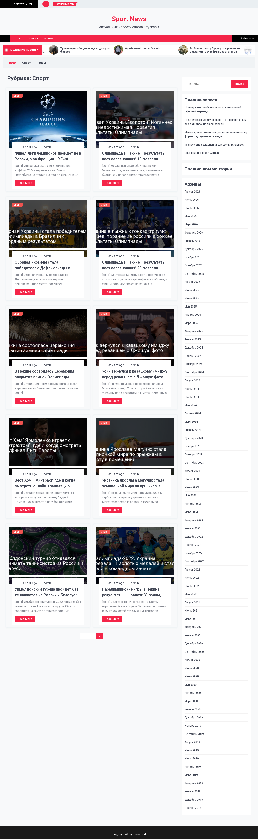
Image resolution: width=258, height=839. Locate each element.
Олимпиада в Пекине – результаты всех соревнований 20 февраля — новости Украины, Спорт (133, 265)
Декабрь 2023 (194, 438)
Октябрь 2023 (193, 454)
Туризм (32, 38)
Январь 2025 (193, 339)
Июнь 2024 (192, 397)
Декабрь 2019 (194, 717)
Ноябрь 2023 (193, 446)
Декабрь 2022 (194, 536)
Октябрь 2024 (193, 364)
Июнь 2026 (192, 208)
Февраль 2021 (194, 627)
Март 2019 (191, 775)
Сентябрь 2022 (194, 561)
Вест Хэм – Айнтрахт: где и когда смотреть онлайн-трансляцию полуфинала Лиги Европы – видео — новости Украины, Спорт (47, 483)
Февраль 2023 (194, 520)
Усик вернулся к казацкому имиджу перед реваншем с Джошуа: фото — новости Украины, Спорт (134, 374)
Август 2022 (192, 569)
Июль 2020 (192, 668)
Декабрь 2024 (194, 347)
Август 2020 (192, 660)
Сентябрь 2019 (194, 734)
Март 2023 (191, 512)
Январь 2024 (193, 429)
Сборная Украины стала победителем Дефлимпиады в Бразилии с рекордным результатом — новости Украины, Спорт (45, 265)
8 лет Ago (31, 474)
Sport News (129, 19)
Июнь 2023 (192, 487)
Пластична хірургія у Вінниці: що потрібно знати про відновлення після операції (215, 122)
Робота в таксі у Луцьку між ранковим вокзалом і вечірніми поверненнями (181, 50)
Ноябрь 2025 (193, 257)
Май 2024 (191, 405)
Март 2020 (191, 701)
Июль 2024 (192, 389)
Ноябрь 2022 (193, 545)
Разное (48, 38)
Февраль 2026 (194, 232)
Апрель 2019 (193, 767)
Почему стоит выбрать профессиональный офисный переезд (213, 109)
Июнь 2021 (192, 610)
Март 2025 (191, 323)
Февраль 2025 (194, 331)
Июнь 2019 (192, 758)
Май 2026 (191, 216)
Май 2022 (191, 594)
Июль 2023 (192, 479)
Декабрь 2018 (194, 799)
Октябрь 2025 (193, 265)
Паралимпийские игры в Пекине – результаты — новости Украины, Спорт (132, 592)
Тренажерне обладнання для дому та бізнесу (50, 50)
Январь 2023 (193, 528)
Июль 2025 (192, 290)
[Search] (227, 38)
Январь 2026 (193, 241)
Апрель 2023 (193, 504)
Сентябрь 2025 (194, 273)
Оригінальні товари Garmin (108, 48)
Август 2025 (192, 282)
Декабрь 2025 (194, 249)
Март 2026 (191, 224)
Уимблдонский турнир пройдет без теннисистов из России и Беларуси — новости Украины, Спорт (47, 592)
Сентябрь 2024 (194, 372)
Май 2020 (191, 684)
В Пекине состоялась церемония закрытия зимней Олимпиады (44, 374)
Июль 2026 (192, 199)
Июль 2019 (192, 750)
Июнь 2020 (192, 676)
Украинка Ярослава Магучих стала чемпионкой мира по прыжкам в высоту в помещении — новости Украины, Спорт (133, 483)
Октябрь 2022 (193, 553)
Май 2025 (191, 306)
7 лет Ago (31, 146)
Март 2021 (191, 619)
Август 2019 (192, 742)
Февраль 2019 (194, 783)
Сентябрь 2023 (194, 462)
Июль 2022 (192, 577)
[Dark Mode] (219, 38)
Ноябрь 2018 (193, 808)
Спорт (17, 38)
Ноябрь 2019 (193, 725)
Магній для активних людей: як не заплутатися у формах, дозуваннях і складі (216, 134)
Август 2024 (192, 380)
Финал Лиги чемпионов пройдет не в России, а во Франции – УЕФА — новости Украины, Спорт (48, 156)
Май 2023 (191, 495)
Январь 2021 (193, 635)
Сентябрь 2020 (194, 651)
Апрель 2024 (193, 413)
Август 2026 (192, 191)
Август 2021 (192, 602)
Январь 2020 (193, 709)
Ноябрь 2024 (193, 356)
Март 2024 (191, 421)
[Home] (5, 38)
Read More (25, 182)
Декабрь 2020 (194, 643)
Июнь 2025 (192, 298)
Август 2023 (192, 471)
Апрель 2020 (193, 692)
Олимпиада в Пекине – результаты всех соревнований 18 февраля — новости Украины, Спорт (133, 156)
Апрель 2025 (193, 314)
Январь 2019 (193, 791)
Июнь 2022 (192, 586)
